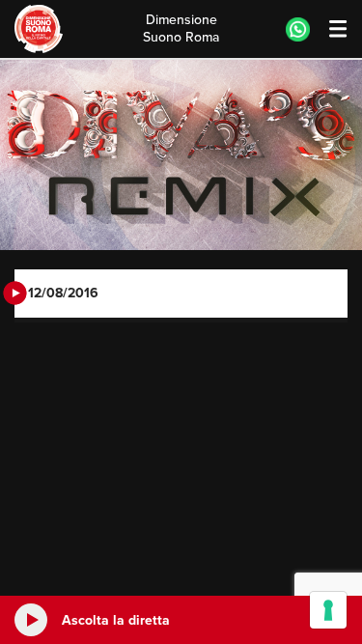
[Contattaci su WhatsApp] (298, 29)
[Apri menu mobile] (329, 29)
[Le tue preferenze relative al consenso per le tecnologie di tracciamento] (328, 610)
